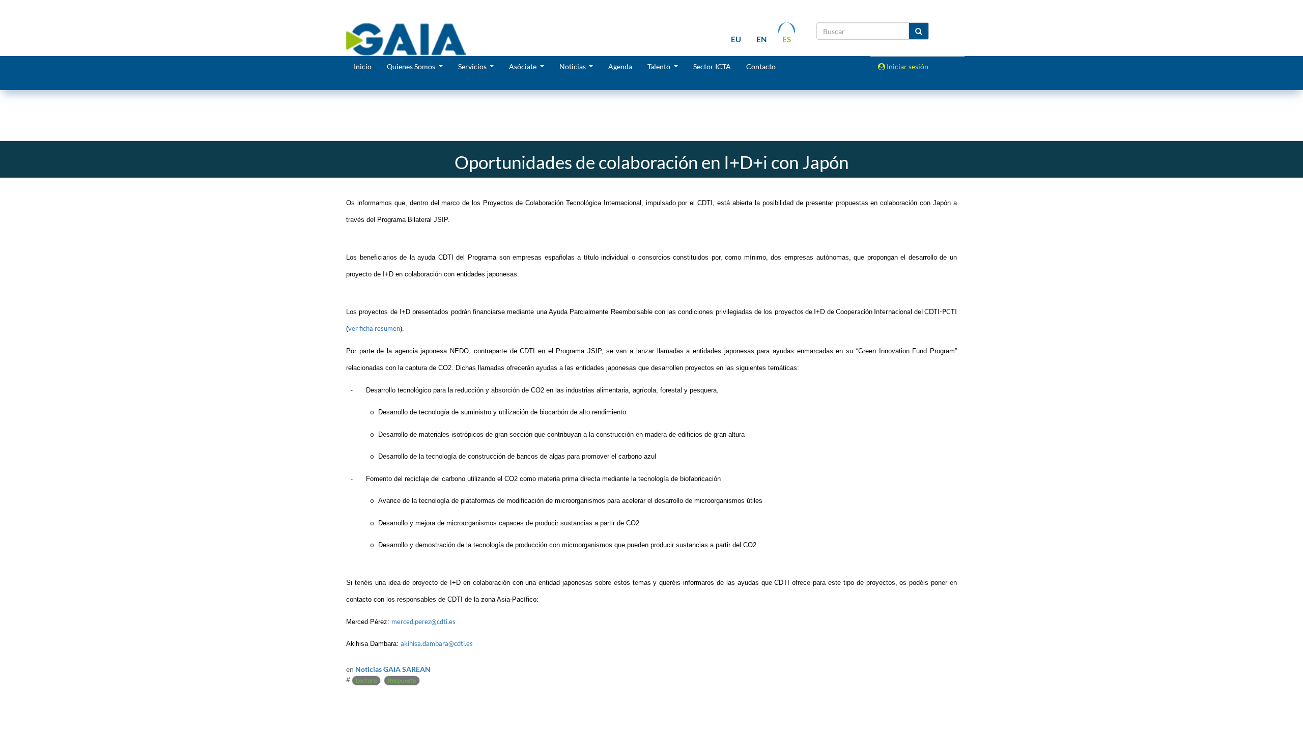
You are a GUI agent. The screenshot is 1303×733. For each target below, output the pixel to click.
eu (736, 39)
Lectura (366, 680)
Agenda (620, 66)
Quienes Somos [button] (412, 66)
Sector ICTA (712, 66)
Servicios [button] (473, 66)
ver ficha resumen (374, 328)
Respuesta (402, 680)
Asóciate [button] (523, 66)
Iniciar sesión (906, 66)
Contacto (761, 66)
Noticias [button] (573, 66)
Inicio (363, 66)
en (761, 39)
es (786, 39)
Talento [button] (659, 66)
